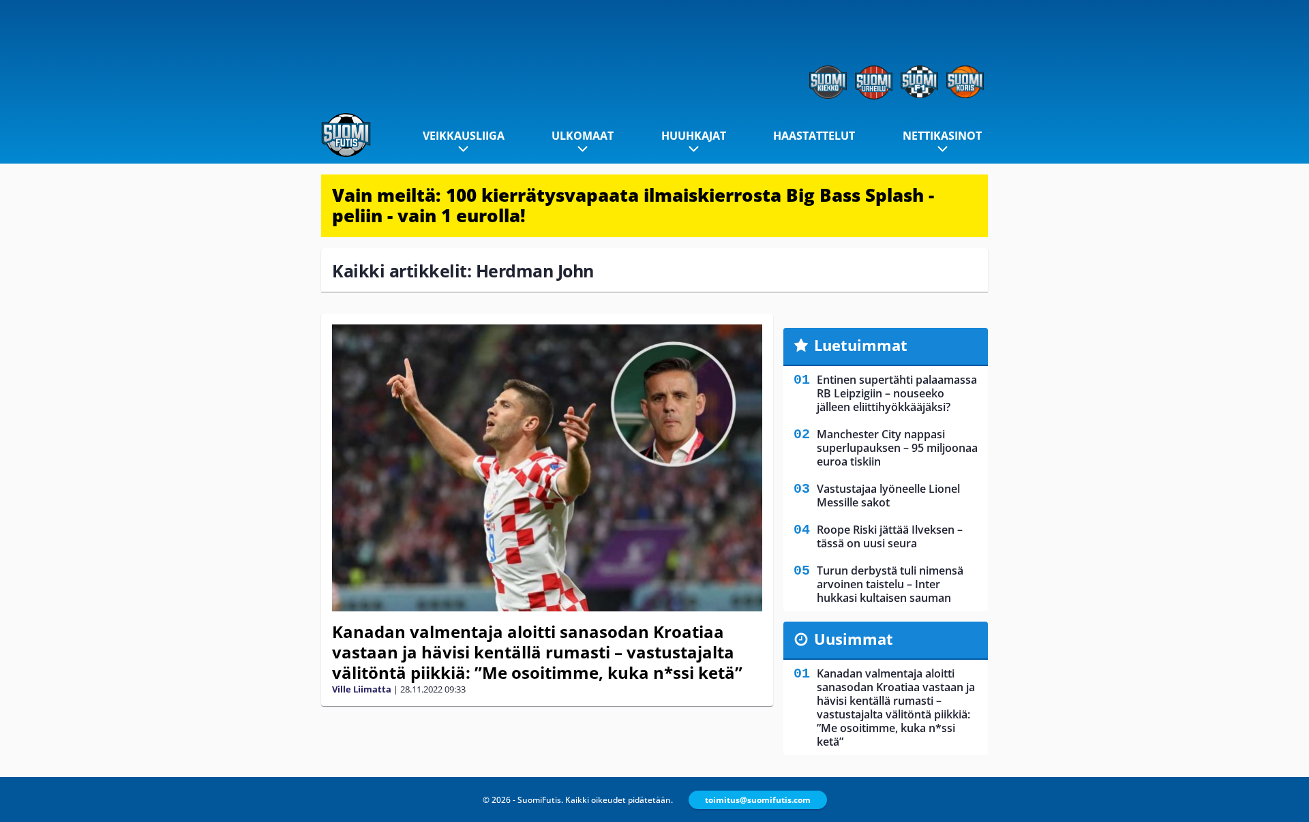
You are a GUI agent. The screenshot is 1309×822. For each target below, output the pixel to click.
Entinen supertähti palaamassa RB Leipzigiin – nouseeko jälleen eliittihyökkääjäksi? (897, 393)
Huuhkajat (693, 135)
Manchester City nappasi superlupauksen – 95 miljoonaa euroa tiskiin (897, 448)
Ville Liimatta (361, 689)
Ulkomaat (583, 135)
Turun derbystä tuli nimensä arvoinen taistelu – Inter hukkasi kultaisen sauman (890, 584)
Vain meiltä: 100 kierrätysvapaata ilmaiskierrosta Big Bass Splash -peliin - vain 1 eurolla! (633, 205)
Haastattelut (814, 135)
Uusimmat (853, 638)
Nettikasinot (942, 135)
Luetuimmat (860, 345)
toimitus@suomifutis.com (758, 800)
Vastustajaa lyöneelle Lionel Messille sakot (888, 495)
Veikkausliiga (464, 135)
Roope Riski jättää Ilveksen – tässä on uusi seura (890, 536)
